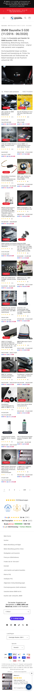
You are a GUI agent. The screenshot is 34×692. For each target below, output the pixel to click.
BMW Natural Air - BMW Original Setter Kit (23, 278)
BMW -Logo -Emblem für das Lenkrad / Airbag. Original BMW (24, 178)
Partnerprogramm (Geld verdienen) (15, 587)
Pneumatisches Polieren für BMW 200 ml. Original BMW (8, 438)
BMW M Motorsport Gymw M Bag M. (24, 342)
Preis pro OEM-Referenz (11, 557)
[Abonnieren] (28, 612)
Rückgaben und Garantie (12, 553)
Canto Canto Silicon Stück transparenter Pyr (24, 405)
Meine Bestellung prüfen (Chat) (14, 549)
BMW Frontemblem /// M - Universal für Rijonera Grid (24, 208)
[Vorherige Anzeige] (3, 11)
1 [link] (4, 490)
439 (24, 490)
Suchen (6, 540)
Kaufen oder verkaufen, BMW (13, 595)
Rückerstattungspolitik (20, 671)
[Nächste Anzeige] (30, 11)
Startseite (4, 25)
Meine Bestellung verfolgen (12, 544)
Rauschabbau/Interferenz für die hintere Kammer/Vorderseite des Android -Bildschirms (8, 178)
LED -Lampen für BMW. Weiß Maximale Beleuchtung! (7, 113)
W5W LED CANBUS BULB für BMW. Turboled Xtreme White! (8, 279)
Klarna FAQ (7, 574)
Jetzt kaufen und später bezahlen (14, 570)
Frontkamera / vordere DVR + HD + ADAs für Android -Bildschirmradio (24, 376)
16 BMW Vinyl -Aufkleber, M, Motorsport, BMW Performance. (24, 468)
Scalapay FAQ (8, 578)
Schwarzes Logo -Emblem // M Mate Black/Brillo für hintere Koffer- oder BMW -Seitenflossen (8, 310)
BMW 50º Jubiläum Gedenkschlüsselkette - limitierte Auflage (7, 376)
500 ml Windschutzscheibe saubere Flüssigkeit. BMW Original (24, 438)
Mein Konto (7, 536)
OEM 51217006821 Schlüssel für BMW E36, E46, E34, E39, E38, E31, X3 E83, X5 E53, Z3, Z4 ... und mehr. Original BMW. (9, 344)
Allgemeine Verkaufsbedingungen (14, 583)
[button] (4, 18)
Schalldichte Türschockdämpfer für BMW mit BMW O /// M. (7, 406)
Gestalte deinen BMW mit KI (12, 591)
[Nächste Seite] (30, 490)
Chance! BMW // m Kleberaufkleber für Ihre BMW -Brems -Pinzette (23, 145)
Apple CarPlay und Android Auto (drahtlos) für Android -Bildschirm (9, 245)
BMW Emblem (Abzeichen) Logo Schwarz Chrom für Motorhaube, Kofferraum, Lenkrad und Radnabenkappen (8, 469)
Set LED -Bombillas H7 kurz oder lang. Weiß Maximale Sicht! (24, 113)
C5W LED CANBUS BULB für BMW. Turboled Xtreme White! (9, 145)
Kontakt (6, 566)
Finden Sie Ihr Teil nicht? (11, 561)
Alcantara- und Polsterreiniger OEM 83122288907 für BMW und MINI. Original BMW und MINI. (24, 310)
